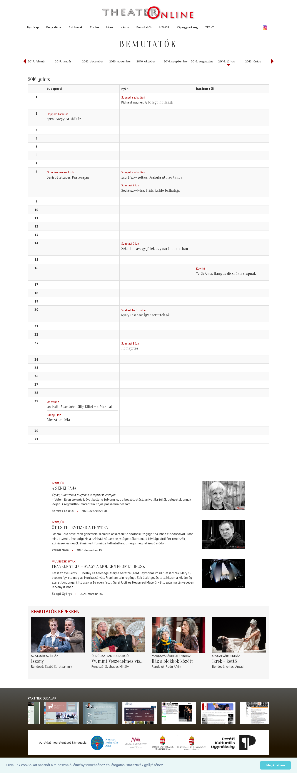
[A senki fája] (223, 495)
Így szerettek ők (157, 315)
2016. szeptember (176, 61)
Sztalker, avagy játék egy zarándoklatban (154, 248)
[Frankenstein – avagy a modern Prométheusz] (223, 573)
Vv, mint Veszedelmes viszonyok (118, 661)
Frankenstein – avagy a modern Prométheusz (98, 566)
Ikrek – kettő (224, 661)
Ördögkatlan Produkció (110, 656)
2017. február (37, 61)
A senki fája (64, 488)
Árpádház (73, 119)
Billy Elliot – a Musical (94, 406)
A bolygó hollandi (159, 102)
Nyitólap (33, 27)
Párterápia (80, 177)
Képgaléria (53, 27)
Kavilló (200, 269)
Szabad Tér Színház (134, 310)
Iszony (37, 661)
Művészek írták (63, 561)
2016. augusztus (202, 61)
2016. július (226, 61)
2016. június (253, 61)
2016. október (146, 61)
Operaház (53, 402)
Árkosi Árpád (235, 666)
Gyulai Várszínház (226, 656)
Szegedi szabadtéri (133, 97)
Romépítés (129, 348)
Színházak (76, 27)
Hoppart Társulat (57, 114)
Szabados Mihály (117, 666)
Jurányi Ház (54, 415)
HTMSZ (164, 27)
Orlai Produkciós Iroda (61, 172)
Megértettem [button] (275, 765)
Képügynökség (187, 27)
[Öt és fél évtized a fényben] (223, 534)
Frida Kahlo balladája (163, 190)
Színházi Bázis (130, 185)
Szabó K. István (56, 666)
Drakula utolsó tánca (165, 177)
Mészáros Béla (58, 419)
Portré (94, 27)
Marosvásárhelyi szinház (171, 656)
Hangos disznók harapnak (235, 273)
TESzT (209, 27)
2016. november (120, 61)
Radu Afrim (173, 666)
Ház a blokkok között (172, 661)
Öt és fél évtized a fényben (80, 527)
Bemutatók (144, 27)
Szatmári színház (44, 656)
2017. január (63, 61)
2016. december (92, 61)
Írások (125, 27)
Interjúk (58, 483)
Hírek (109, 27)
